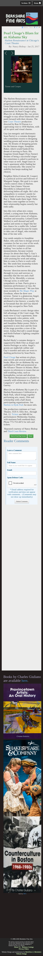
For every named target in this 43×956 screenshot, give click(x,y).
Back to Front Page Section (18, 436)
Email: (9, 470)
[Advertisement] (21, 589)
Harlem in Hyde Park (13, 405)
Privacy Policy (24, 949)
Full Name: (11, 462)
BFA (24, 894)
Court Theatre (14, 121)
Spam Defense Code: (15, 478)
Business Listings (28, 947)
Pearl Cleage (9, 357)
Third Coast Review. (17, 431)
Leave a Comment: (14, 450)
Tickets (15, 414)
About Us (17, 947)
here (24, 680)
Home (36, 3)
